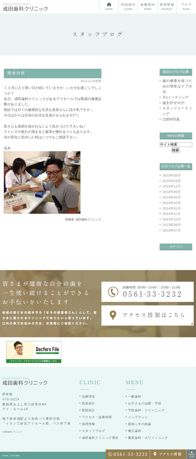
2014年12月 (172, 186)
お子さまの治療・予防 (144, 403)
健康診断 (16, 73)
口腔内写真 (171, 119)
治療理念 (88, 396)
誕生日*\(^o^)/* (174, 103)
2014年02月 (172, 203)
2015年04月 (172, 181)
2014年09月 (172, 192)
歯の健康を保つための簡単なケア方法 (177, 86)
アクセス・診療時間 (97, 417)
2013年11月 (171, 214)
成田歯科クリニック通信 (100, 437)
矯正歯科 (134, 430)
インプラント (138, 417)
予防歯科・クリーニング (146, 410)
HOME (5, 456)
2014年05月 (172, 197)
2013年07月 (172, 230)
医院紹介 (88, 410)
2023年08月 (172, 175)
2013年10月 (172, 219)
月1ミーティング (176, 97)
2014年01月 (172, 208)
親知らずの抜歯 (139, 424)
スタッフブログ (93, 430)
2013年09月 (172, 225)
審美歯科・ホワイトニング (148, 437)
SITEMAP (15, 456)
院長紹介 (88, 403)
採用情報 (88, 424)
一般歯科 (134, 396)
